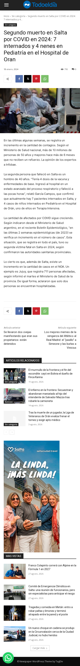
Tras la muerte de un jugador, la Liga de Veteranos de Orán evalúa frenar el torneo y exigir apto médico (51, 416)
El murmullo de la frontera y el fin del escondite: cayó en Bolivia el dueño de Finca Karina (50, 373)
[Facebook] (19, 79)
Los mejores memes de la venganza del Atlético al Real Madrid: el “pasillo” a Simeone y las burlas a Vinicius (60, 339)
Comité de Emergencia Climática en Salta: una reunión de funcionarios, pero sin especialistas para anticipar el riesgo (51, 590)
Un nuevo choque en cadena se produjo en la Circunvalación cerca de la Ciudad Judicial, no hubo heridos (51, 632)
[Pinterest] (36, 79)
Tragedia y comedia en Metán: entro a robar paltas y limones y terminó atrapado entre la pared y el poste (50, 611)
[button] (8, 657)
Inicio (6, 16)
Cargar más (39, 648)
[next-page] (12, 432)
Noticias (9, 402)
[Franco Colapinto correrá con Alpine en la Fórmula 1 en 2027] (14, 571)
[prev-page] (6, 432)
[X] (27, 79)
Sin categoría (18, 16)
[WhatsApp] (45, 79)
